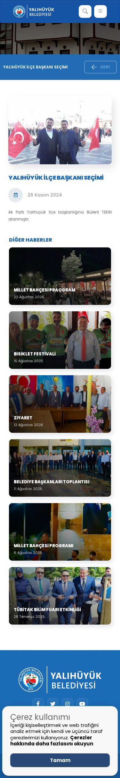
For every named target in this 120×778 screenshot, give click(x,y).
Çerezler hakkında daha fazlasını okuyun (51, 740)
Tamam (60, 760)
